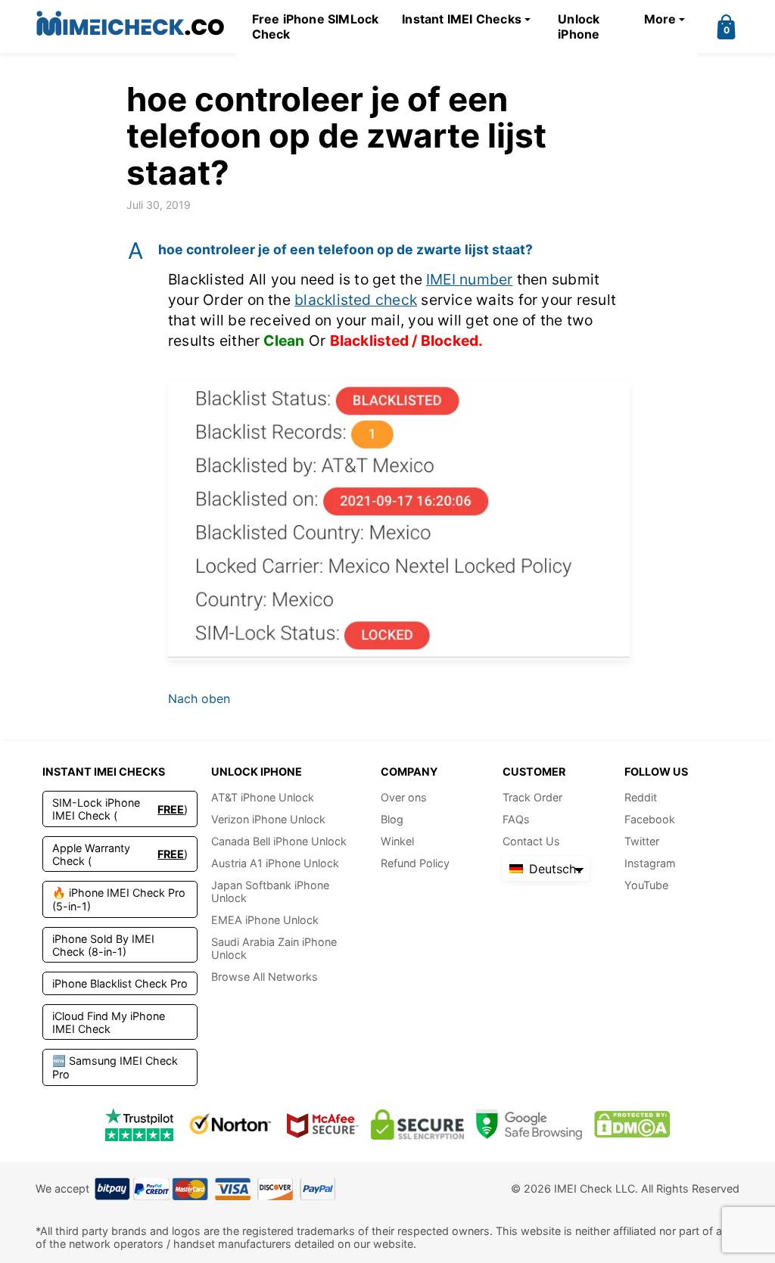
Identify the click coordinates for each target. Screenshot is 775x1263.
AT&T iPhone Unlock (262, 797)
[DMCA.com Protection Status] (632, 1124)
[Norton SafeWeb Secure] (230, 1124)
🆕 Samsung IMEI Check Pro (115, 1067)
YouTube (646, 885)
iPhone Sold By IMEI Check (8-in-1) (103, 945)
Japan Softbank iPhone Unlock (270, 891)
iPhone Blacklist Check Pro (120, 983)
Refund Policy (415, 863)
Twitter (641, 841)
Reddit (640, 797)
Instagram (650, 863)
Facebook (649, 819)
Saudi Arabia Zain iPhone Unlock (274, 948)
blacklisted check (355, 300)
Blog (392, 819)
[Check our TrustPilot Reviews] (139, 1124)
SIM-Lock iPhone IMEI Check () (120, 809)
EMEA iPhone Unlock (265, 919)
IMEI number (469, 279)
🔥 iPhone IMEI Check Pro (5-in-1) (118, 899)
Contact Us (531, 841)
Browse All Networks (264, 976)
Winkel (397, 841)
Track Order (532, 797)
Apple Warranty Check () (120, 854)
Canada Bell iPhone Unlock (279, 841)
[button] (387, 250)
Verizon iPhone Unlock (268, 819)
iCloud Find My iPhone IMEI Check (108, 1022)
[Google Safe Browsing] (529, 1124)
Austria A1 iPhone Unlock (275, 863)
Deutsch (550, 868)
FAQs (516, 819)
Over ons (404, 797)
